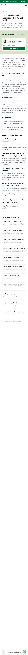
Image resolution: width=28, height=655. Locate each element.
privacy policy (18, 652)
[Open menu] (26, 5)
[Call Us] (3, 651)
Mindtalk (3, 5)
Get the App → (22, 1)
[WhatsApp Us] (24, 651)
